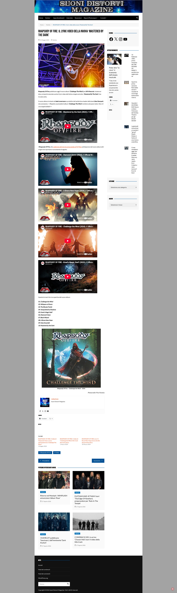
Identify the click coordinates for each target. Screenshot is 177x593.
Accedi (40, 565)
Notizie (47, 18)
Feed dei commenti (44, 574)
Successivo (97, 461)
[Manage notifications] (172, 588)
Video (57, 452)
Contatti (103, 18)
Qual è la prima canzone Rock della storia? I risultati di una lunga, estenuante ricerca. (135, 89)
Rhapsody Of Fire (46, 452)
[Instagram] (45, 411)
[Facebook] (40, 411)
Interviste (69, 18)
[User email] (48, 411)
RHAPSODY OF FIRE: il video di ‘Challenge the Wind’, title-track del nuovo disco (69, 440)
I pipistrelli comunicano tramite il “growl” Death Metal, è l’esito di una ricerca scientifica (134, 134)
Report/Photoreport (90, 18)
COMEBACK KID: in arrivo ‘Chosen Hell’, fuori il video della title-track (87, 539)
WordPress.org (43, 578)
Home (41, 18)
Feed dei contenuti (44, 569)
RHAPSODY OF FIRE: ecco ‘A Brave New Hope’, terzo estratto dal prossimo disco (91, 440)
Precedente (45, 461)
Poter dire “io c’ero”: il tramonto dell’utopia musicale (114, 72)
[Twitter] (43, 411)
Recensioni (78, 18)
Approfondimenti (58, 18)
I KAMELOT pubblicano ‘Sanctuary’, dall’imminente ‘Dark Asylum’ (53, 540)
